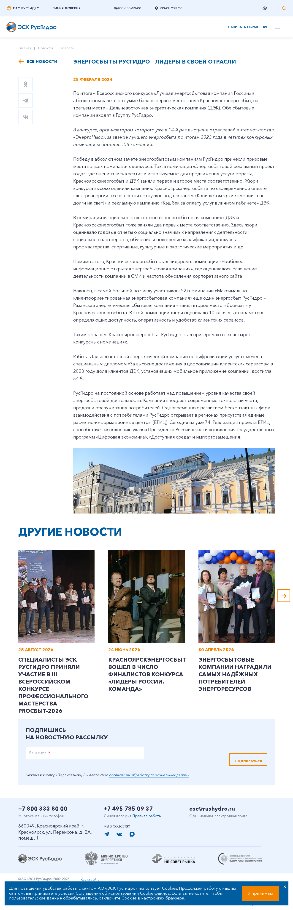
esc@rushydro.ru (212, 808)
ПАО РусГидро (26, 8)
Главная (24, 48)
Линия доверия (66, 8)
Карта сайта (90, 879)
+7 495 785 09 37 (128, 808)
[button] (283, 595)
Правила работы (146, 816)
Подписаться (248, 761)
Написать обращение (248, 27)
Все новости (42, 61)
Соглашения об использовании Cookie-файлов (123, 893)
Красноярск (171, 8)
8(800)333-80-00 (127, 8)
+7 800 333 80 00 (43, 808)
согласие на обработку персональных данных (149, 775)
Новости (45, 48)
